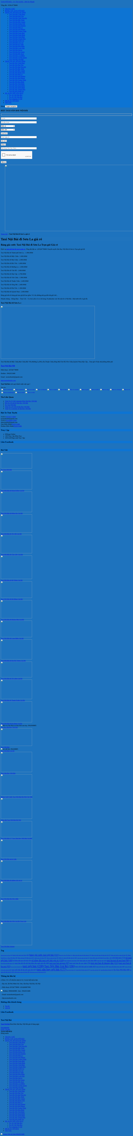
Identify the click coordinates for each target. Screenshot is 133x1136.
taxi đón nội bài (95, 970)
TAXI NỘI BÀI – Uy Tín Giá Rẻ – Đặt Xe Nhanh (17, 2)
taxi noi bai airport (59, 963)
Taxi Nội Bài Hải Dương (17, 26)
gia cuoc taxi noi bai (83, 958)
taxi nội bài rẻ (102, 966)
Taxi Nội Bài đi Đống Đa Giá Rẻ (12, 513)
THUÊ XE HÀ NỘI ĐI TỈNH (15, 61)
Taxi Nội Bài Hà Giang (17, 52)
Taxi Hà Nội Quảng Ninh (17, 80)
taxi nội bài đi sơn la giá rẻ (15, 249)
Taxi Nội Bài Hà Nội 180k (9, 899)
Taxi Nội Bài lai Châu (16, 44)
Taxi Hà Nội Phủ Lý (16, 74)
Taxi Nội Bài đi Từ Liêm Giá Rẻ (11, 678)
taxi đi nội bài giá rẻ (83, 970)
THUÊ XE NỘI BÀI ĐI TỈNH (15, 12)
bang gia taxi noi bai (21, 955)
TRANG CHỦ (10, 9)
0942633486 (16, 424)
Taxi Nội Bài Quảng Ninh (17, 31)
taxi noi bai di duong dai (105, 963)
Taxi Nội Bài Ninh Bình (17, 35)
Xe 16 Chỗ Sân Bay (15, 95)
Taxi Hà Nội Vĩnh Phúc (17, 63)
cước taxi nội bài (40, 958)
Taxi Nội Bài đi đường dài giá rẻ (11, 880)
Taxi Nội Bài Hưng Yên (17, 24)
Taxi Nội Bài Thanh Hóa (17, 39)
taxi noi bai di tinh (16, 966)
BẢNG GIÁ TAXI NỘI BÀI (14, 11)
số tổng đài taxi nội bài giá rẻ (47, 960)
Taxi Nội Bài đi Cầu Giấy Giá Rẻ (12, 554)
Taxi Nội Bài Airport (7, 946)
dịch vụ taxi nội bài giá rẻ (68, 958)
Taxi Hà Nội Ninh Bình (17, 87)
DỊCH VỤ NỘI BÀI (12, 101)
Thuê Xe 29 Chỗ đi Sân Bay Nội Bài (17, 407)
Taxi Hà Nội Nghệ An (16, 91)
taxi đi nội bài (71, 970)
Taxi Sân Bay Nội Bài (8, 773)
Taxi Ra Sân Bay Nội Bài (9, 727)
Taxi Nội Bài (5, 747)
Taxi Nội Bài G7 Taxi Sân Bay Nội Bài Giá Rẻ (16, 838)
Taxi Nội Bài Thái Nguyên (18, 18)
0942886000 (5, 1028)
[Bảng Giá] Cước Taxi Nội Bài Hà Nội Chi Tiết (16, 797)
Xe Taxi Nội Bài (10, 405)
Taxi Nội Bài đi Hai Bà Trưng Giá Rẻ (13, 661)
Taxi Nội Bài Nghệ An (16, 41)
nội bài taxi (118, 958)
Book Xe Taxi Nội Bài (65, 955)
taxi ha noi (101, 960)
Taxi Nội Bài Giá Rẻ (7, 751)
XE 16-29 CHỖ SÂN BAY (14, 93)
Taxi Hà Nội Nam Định (17, 86)
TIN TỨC (8, 103)
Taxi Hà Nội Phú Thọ (16, 65)
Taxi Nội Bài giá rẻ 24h (9, 859)
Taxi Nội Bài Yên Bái (16, 59)
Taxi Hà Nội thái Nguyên (17, 67)
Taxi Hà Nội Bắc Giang (17, 71)
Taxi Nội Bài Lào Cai (16, 42)
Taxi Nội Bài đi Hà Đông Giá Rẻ (12, 599)
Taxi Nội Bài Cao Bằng (17, 56)
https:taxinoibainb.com (8, 380)
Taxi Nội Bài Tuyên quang (18, 57)
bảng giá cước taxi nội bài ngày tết (101, 955)
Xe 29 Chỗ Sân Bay (15, 97)
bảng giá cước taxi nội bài (44, 955)
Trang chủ (4, 234)
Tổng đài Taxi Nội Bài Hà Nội (11, 820)
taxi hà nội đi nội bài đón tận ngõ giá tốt (32, 963)
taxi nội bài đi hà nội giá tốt (24, 970)
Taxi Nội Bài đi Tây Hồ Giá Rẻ (11, 534)
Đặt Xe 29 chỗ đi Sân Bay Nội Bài (16, 403)
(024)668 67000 (11, 420)
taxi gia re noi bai (88, 960)
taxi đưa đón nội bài (107, 970)
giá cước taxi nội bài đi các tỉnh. (101, 958)
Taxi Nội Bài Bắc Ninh (16, 20)
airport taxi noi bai (6, 955)
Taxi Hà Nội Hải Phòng (17, 78)
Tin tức (7, 1006)
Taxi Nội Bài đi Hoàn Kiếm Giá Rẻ (12, 491)
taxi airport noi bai (71, 960)
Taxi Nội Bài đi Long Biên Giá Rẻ (12, 638)
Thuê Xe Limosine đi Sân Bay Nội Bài (18, 409)
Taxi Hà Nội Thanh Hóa (17, 89)
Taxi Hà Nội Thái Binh (16, 84)
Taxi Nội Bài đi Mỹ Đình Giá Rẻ (12, 580)
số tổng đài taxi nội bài (22, 961)
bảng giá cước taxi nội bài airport (82, 955)
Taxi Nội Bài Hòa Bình (17, 46)
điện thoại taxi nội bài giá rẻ (38, 972)
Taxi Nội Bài (5, 1024)
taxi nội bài (33, 966)
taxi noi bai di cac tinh (80, 963)
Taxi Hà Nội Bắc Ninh (16, 69)
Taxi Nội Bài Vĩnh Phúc (17, 14)
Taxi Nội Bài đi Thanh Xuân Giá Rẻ (13, 700)
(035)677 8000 (11, 417)
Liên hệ (7, 1008)
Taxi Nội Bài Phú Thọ (16, 16)
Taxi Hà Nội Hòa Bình (16, 82)
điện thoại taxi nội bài (22, 972)
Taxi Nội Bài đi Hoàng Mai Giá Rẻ (12, 619)
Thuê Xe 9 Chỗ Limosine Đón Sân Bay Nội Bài (21, 401)
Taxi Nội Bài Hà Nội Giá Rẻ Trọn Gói (13, 921)
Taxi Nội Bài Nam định (17, 33)
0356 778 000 (5, 1029)
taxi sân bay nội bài (51, 969)
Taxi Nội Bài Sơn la (15, 50)
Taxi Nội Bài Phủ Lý (16, 27)
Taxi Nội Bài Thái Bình (17, 37)
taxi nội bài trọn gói (117, 966)
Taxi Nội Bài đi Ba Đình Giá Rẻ (11, 724)
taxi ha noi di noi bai (118, 960)
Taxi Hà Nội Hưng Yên (17, 72)
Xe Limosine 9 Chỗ (15, 99)
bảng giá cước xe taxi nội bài (119, 955)
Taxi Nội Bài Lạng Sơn (17, 48)
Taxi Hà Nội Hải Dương (17, 76)
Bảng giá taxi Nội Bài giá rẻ (26, 958)
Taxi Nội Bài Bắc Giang (17, 22)
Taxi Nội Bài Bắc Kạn (16, 54)
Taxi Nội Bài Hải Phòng (17, 29)
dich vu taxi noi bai (52, 958)
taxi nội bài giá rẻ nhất (85, 966)
